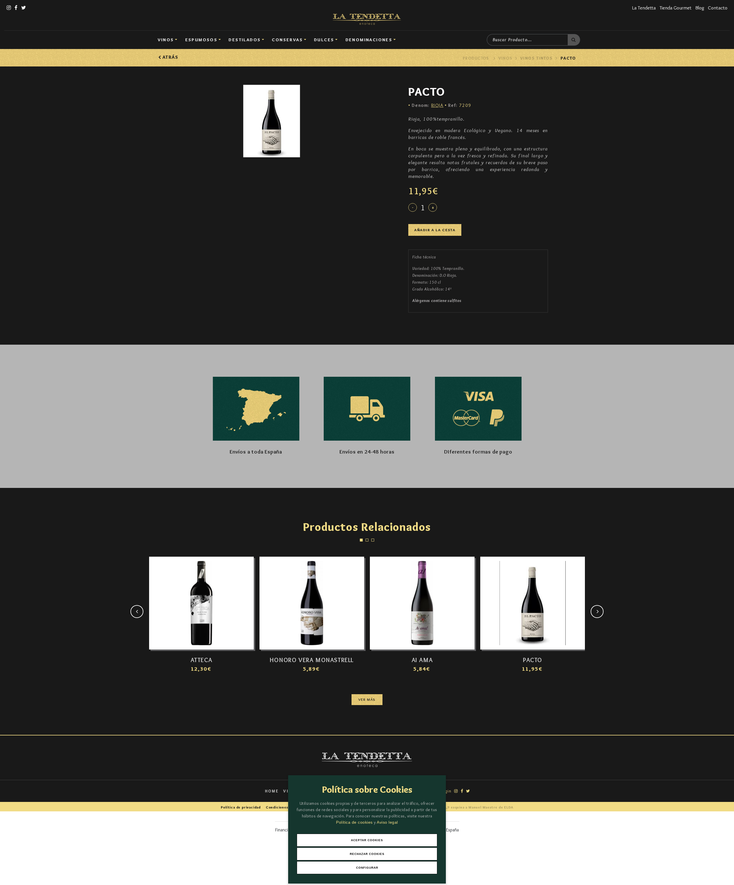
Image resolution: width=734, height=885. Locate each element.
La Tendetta (644, 8)
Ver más (367, 700)
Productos (476, 58)
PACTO (568, 58)
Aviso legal (387, 822)
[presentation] (136, 611)
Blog (699, 8)
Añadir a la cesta (434, 230)
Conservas (287, 39)
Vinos (166, 39)
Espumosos (201, 39)
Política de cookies (355, 822)
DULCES (324, 39)
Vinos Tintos (536, 58)
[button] (361, 540)
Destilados (245, 39)
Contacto (717, 8)
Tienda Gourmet (675, 8)
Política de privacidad (241, 807)
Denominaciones (369, 39)
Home (272, 791)
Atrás (169, 57)
